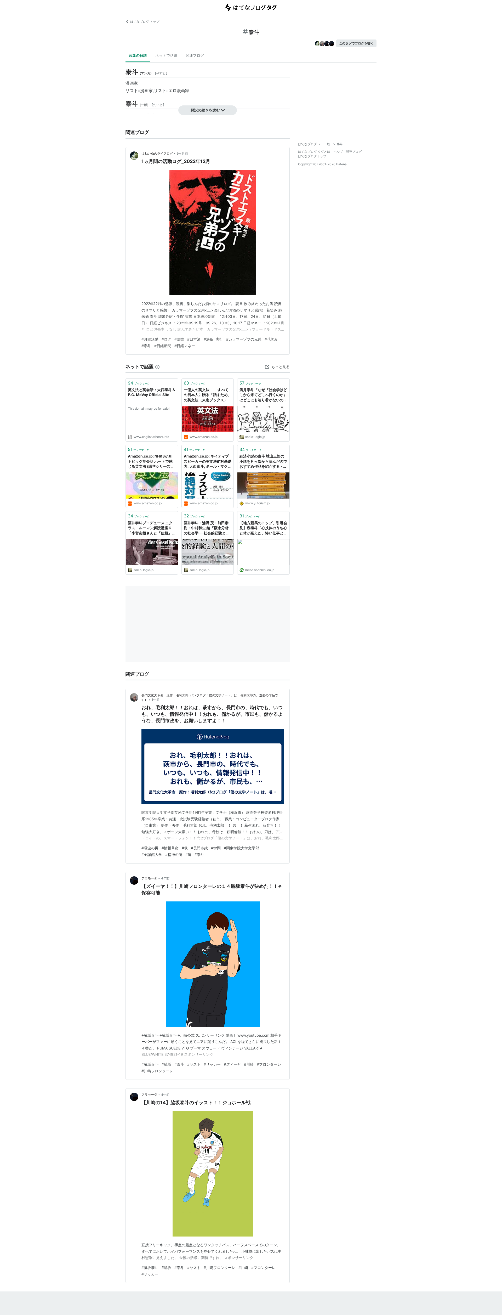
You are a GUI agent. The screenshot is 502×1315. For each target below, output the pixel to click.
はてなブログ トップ (144, 22)
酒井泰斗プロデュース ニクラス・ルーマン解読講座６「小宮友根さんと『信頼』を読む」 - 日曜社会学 (151, 528)
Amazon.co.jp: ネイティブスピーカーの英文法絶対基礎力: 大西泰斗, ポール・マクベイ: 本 (207, 461)
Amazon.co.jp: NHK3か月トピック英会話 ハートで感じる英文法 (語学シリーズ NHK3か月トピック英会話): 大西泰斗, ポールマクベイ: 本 (151, 461)
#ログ (166, 339)
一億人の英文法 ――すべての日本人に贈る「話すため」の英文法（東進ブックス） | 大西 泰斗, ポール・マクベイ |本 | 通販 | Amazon (207, 395)
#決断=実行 (213, 339)
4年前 (165, 878)
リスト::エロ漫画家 (171, 90)
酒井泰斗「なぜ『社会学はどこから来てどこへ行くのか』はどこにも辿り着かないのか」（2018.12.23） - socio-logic (263, 395)
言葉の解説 (138, 55)
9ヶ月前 (182, 153)
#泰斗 (146, 345)
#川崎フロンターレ (157, 1071)
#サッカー (212, 1064)
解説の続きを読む (205, 110)
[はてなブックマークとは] (157, 366)
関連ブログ (195, 55)
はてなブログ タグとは (314, 152)
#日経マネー (184, 345)
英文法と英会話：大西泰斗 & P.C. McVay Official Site (151, 392)
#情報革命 (170, 848)
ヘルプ (338, 152)
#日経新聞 (162, 345)
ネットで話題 (166, 55)
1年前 (155, 700)
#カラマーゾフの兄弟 (243, 339)
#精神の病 (173, 854)
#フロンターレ (269, 1064)
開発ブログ (354, 152)
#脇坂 (166, 1064)
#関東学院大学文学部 (241, 848)
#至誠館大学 (151, 854)
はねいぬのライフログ (157, 153)
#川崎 (249, 1064)
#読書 (179, 339)
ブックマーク (139, 383)
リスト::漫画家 (139, 90)
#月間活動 (149, 339)
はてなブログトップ (312, 156)
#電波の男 (149, 848)
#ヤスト (194, 1064)
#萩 (185, 848)
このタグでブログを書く (356, 43)
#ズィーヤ (232, 1064)
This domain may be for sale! (148, 408)
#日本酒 (194, 339)
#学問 (216, 848)
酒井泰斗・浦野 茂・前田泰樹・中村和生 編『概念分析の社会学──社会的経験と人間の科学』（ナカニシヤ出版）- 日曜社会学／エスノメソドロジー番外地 (207, 528)
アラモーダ (149, 878)
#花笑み (271, 339)
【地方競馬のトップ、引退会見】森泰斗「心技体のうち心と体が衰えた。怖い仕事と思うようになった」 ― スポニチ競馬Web (263, 528)
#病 (188, 854)
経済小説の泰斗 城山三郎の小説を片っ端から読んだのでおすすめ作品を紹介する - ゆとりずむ (263, 461)
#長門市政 (199, 848)
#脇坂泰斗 (149, 1064)
